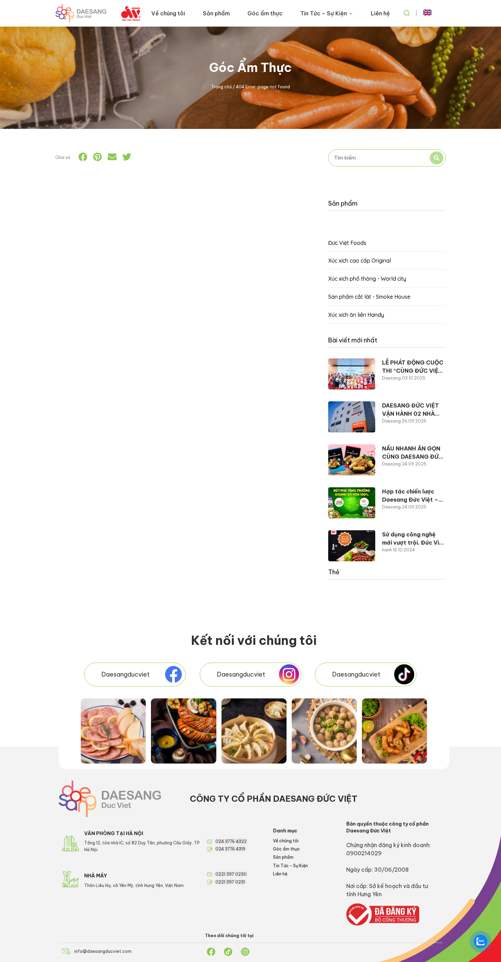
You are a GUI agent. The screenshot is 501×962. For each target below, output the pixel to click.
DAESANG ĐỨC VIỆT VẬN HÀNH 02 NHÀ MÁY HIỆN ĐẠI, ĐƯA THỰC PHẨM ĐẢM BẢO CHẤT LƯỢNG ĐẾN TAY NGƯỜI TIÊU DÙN (413, 410)
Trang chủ (221, 86)
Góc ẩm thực (265, 13)
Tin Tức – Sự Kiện (323, 13)
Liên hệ (380, 13)
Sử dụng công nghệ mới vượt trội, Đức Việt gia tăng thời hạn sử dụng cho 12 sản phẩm (413, 539)
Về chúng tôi (168, 13)
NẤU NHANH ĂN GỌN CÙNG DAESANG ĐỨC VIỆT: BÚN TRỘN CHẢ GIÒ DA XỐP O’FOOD (412, 453)
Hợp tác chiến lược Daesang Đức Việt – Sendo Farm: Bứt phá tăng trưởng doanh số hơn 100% (412, 496)
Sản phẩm (216, 13)
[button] (83, 157)
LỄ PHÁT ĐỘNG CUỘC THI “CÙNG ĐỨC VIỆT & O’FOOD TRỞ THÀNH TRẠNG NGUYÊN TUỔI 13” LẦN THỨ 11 (413, 367)
